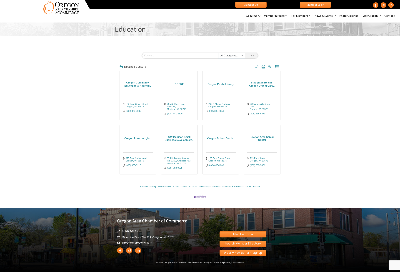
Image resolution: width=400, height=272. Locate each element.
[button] (121, 66)
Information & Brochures (232, 187)
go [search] (252, 55)
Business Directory (148, 187)
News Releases (164, 187)
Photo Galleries (348, 16)
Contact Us (215, 187)
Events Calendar (180, 187)
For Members (299, 16)
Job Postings (204, 187)
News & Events (324, 16)
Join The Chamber (252, 187)
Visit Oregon (370, 16)
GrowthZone (237, 262)
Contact (389, 16)
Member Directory (275, 16)
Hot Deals (193, 187)
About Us (251, 16)
